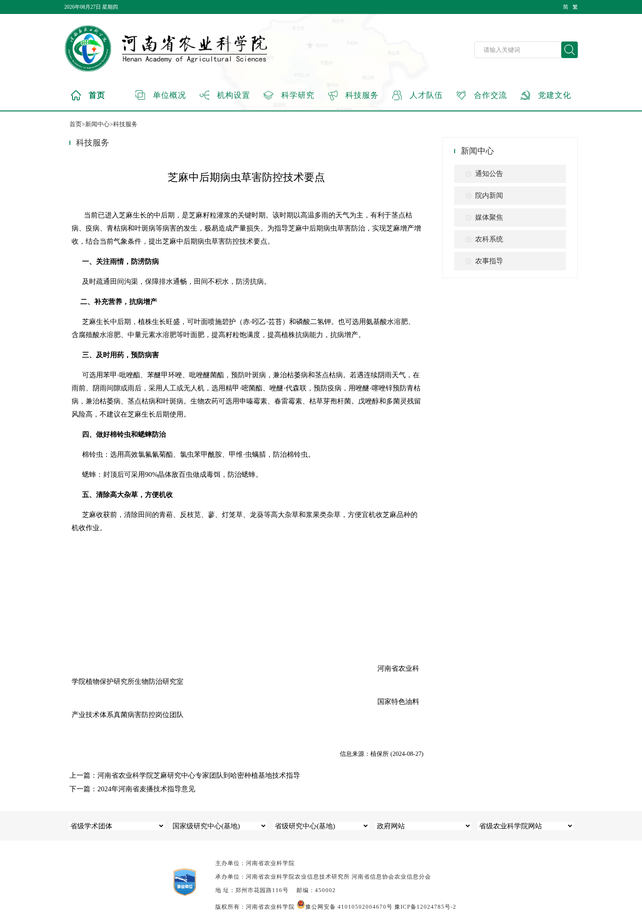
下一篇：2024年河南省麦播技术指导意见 (132, 789)
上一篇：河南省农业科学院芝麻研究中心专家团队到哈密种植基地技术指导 (184, 775)
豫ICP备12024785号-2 (425, 906)
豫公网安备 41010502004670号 (349, 906)
